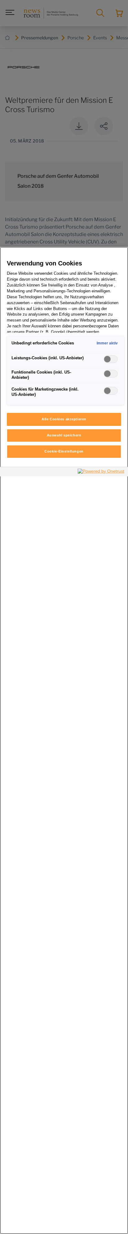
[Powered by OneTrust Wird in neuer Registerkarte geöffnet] (101, 472)
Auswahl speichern (64, 435)
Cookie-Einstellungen (63, 451)
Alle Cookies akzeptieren (64, 419)
